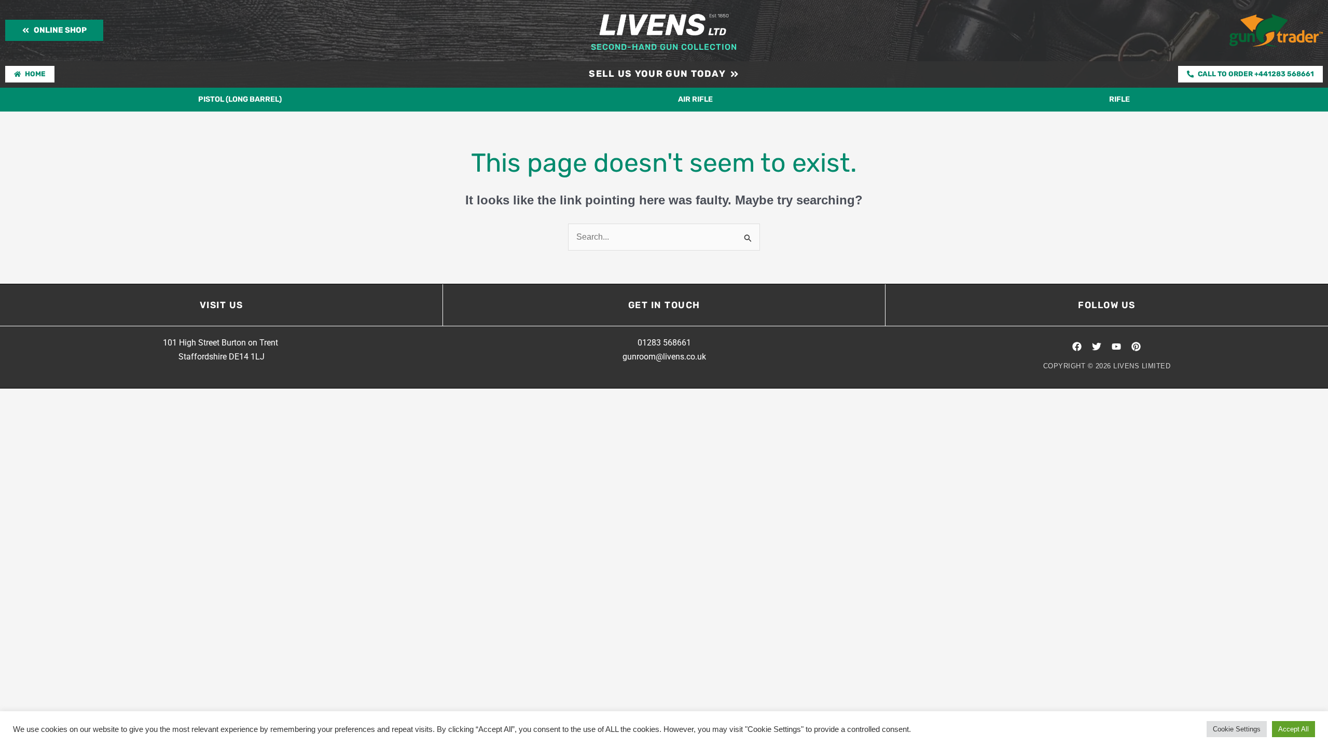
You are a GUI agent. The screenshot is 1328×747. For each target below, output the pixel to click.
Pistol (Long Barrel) (240, 99)
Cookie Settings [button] (1237, 729)
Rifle (1119, 99)
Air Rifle (695, 99)
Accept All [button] (1293, 729)
